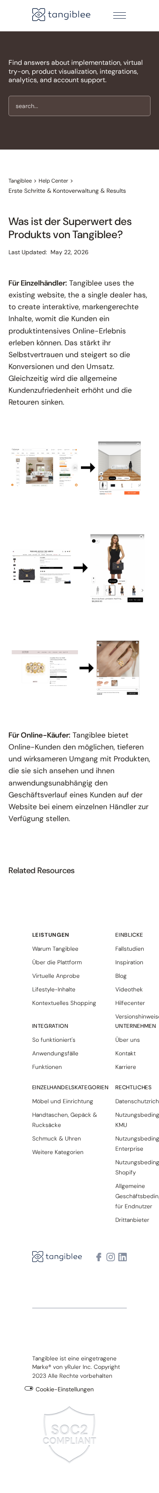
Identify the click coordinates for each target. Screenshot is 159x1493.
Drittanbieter (132, 1220)
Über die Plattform (57, 962)
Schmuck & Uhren (56, 1138)
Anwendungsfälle (55, 1053)
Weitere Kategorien (58, 1152)
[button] (120, 15)
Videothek (129, 989)
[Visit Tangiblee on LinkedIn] (122, 1257)
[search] (79, 106)
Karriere (125, 1067)
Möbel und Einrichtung (62, 1101)
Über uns (127, 1039)
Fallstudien (129, 948)
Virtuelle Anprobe (56, 976)
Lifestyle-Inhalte (53, 989)
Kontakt (125, 1053)
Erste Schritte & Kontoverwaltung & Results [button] (67, 190)
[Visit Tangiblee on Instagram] (110, 1257)
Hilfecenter (130, 1003)
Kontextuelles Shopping (64, 1003)
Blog (121, 976)
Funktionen (47, 1067)
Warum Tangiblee (55, 948)
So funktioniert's (53, 1039)
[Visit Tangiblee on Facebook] (99, 1257)
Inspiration (129, 962)
